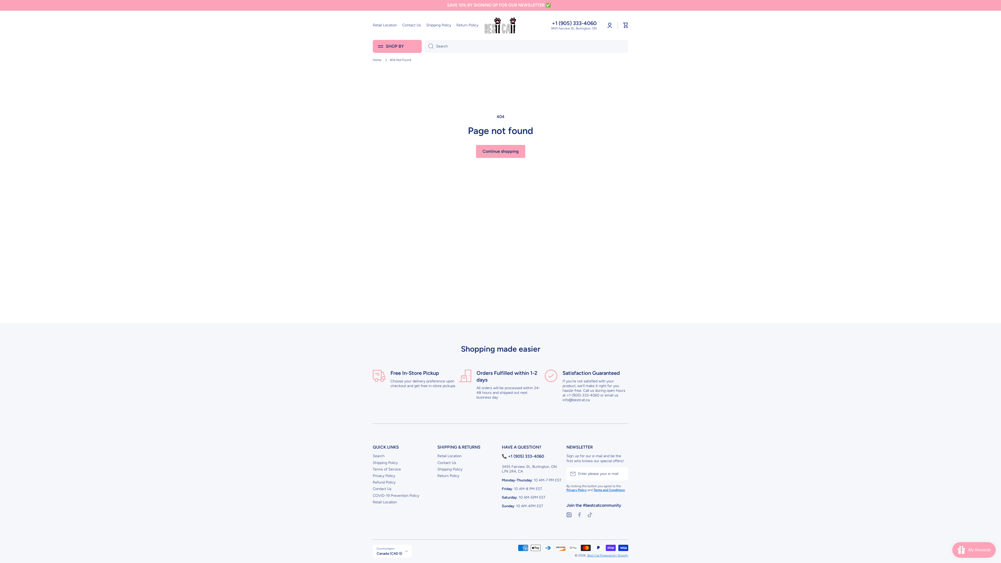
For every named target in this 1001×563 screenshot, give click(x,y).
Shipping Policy (385, 463)
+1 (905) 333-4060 (574, 23)
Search (378, 456)
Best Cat (593, 555)
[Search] (429, 46)
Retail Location (385, 502)
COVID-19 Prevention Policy (396, 495)
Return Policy (448, 476)
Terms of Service (387, 469)
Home (377, 60)
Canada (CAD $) (389, 553)
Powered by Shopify (614, 555)
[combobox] (526, 46)
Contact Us (382, 489)
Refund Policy (384, 482)
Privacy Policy (384, 476)
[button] (625, 25)
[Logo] (500, 25)
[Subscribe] (621, 473)
